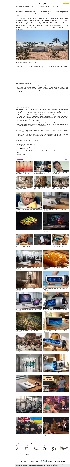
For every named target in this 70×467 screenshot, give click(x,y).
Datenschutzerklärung (35, 461)
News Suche (65, 3)
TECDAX (17, 448)
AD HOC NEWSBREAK (46, 446)
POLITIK (30, 6)
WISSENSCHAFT (42, 6)
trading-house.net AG (55, 446)
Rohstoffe (35, 448)
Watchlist (44, 447)
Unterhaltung (27, 452)
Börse (26, 446)
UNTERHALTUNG (36, 6)
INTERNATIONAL (52, 6)
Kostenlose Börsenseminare (54, 448)
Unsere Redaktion (57, 461)
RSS (64, 0)
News (22, 461)
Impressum (29, 461)
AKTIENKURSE (20, 6)
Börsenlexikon (19, 443)
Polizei (26, 451)
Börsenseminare (36, 453)
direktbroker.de (54, 449)
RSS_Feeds (44, 449)
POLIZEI (49, 6)
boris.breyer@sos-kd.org (24, 147)
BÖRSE (23, 6)
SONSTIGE (57, 6)
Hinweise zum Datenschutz (44, 461)
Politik (26, 7)
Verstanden (57, 465)
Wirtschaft (26, 447)
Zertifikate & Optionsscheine (36, 452)
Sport (26, 449)
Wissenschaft (27, 450)
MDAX (17, 447)
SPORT (33, 6)
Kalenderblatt (27, 454)
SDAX (16, 449)
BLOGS (58, 0)
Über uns (51, 461)
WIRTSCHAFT (27, 6)
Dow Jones (17, 450)
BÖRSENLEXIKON (61, 0)
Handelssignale (36, 450)
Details (54, 465)
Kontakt (44, 450)
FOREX (35, 447)
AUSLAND (46, 6)
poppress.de (53, 450)
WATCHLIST (67, 0)
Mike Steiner (63, 461)
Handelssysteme (36, 449)
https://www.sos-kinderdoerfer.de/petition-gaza (50, 135)
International (27, 453)
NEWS (17, 6)
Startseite (23, 7)
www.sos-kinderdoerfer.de (22, 148)
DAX (16, 446)
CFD (34, 446)
